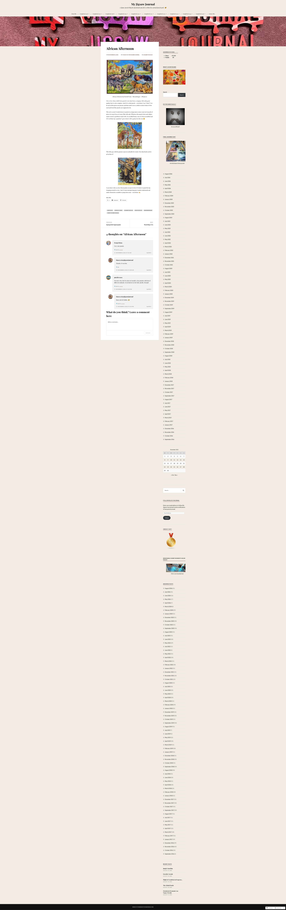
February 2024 (169, 196)
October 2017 (169, 392)
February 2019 (169, 334)
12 (177, 460)
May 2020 (168, 279)
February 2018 (169, 377)
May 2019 (168, 323)
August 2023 (168, 217)
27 (180, 467)
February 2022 (169, 250)
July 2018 (167, 359)
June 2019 (168, 319)
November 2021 (169, 261)
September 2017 (169, 396)
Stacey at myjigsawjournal (131, 54)
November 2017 (169, 388)
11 (174, 460)
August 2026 (168, 174)
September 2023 (169, 214)
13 (180, 460)
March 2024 (168, 192)
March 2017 (168, 417)
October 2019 (169, 305)
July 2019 (167, 316)
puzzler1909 (118, 277)
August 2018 (168, 356)
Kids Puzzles (138, 210)
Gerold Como (118, 210)
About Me (73, 14)
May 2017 (168, 410)
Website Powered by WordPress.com (142, 907)
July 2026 (167, 177)
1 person (121, 249)
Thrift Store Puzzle (113, 212)
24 (171, 467)
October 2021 (169, 265)
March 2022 (168, 246)
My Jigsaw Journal (143, 4)
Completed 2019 (122, 14)
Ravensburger (148, 210)
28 (183, 467)
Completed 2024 (187, 14)
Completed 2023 (174, 14)
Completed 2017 (97, 14)
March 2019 (168, 330)
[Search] (183, 490)
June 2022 (168, 236)
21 (183, 463)
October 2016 (169, 436)
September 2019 (169, 308)
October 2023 (169, 210)
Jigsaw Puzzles (148, 54)
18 (174, 463)
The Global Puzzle (168, 885)
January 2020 (168, 294)
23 (168, 467)
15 (164, 463)
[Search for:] (174, 490)
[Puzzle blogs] (171, 548)
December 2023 (169, 203)
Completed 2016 (84, 14)
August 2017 (168, 399)
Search (165, 92)
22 (164, 467)
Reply (149, 252)
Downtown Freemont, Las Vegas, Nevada (170, 892)
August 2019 (168, 312)
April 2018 (168, 370)
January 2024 (168, 199)
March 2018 (168, 374)
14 (183, 460)
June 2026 (168, 181)
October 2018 (169, 348)
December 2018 (169, 341)
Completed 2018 (109, 14)
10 (171, 460)
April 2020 (168, 283)
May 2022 (168, 239)
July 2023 (167, 221)
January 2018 (168, 381)
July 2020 (167, 272)
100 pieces (110, 210)
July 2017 (167, 403)
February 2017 (169, 421)
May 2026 (168, 185)
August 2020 (168, 268)
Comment (148, 333)
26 (177, 467)
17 (171, 463)
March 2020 (168, 286)
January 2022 (168, 254)
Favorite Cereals (168, 874)
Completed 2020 (135, 14)
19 (177, 463)
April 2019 (168, 326)
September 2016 (169, 439)
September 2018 (169, 352)
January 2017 (168, 425)
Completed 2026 (200, 14)
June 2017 (168, 406)
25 (174, 467)
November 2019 (169, 301)
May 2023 (168, 228)
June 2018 (168, 363)
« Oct (172, 475)
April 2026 (168, 188)
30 (168, 470)
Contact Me (212, 14)
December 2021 (169, 257)
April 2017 (168, 414)
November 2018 (169, 345)
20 (180, 463)
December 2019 (169, 297)
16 (168, 463)
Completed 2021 (148, 14)
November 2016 (169, 432)
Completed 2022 (161, 14)
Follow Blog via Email (171, 500)
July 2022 (167, 232)
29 (164, 470)
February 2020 (169, 290)
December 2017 (169, 385)
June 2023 (168, 225)
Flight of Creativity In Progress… (172, 880)
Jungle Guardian (168, 868)
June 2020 (168, 276)
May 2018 (168, 367)
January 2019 (168, 337)
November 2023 (169, 206)
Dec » (176, 475)
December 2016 (169, 428)
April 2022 (168, 243)
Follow (167, 518)
